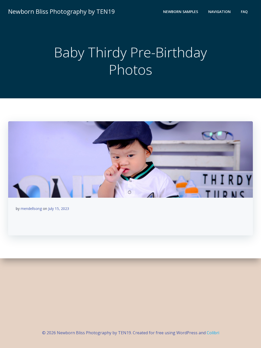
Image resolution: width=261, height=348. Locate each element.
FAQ (244, 11)
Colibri (213, 333)
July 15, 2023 (58, 208)
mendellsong (31, 208)
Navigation (219, 11)
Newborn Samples (180, 11)
